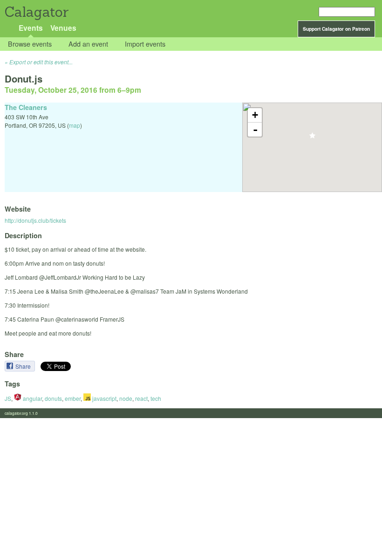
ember (73, 398)
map (74, 125)
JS (8, 398)
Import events (145, 44)
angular (31, 398)
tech (155, 398)
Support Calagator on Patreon (336, 29)
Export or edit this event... (41, 62)
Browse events (30, 44)
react (141, 398)
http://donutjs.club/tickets (35, 220)
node (125, 398)
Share (23, 366)
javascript (103, 398)
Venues (63, 27)
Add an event (88, 44)
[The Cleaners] (312, 138)
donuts (53, 398)
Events (31, 27)
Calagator (36, 12)
